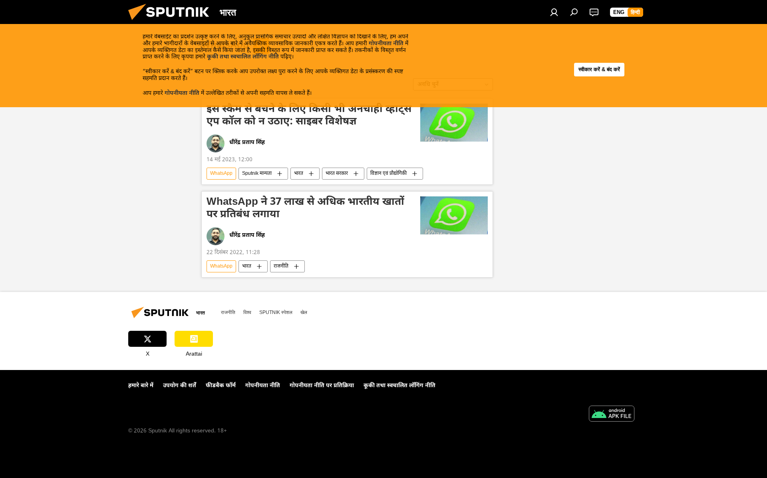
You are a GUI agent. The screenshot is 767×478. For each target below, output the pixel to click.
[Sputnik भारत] (172, 22)
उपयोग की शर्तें (179, 386)
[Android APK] (611, 415)
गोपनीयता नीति (386, 44)
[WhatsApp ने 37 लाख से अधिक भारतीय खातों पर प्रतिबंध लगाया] (454, 215)
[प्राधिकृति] (554, 12)
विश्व (247, 312)
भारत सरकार (337, 173)
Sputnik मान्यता (257, 173)
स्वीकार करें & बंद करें (599, 69)
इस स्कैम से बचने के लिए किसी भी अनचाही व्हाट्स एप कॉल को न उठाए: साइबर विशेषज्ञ (309, 116)
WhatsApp (221, 173)
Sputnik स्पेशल (275, 312)
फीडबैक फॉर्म (221, 386)
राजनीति (281, 266)
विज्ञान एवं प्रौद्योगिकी (388, 173)
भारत (298, 173)
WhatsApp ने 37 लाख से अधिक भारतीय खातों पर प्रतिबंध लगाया (305, 209)
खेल (303, 312)
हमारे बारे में (140, 386)
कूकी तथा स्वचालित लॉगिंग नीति (243, 57)
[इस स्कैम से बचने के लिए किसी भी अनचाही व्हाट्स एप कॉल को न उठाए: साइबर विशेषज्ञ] (454, 123)
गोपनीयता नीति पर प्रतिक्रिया (322, 386)
